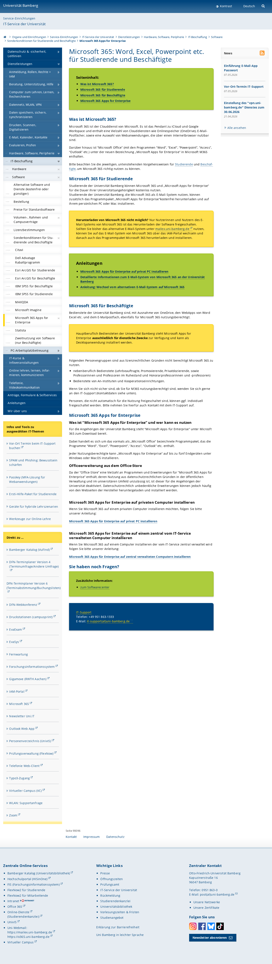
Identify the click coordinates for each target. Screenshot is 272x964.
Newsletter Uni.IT (21, 716)
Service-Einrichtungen (19, 18)
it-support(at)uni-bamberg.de (108, 621)
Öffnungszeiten (111, 879)
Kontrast (225, 6)
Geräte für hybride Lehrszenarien (33, 507)
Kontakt (71, 837)
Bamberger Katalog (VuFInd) (29, 550)
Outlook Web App (21, 729)
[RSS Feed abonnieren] (262, 53)
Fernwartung (18, 654)
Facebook (202, 926)
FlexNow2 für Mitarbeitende (27, 896)
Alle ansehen (236, 128)
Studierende (184, 164)
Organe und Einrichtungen (29, 37)
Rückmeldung (110, 896)
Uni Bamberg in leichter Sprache (120, 935)
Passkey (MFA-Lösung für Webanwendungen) (27, 479)
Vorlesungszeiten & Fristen (119, 912)
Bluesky (211, 926)
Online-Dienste (18, 912)
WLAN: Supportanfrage (25, 803)
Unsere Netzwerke (206, 902)
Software (216, 37)
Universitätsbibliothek (116, 907)
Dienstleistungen (129, 37)
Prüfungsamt (109, 884)
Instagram (193, 926)
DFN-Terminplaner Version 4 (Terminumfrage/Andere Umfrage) (34, 564)
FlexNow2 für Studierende (26, 890)
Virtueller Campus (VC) (25, 791)
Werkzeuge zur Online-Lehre (30, 519)
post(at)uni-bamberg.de (217, 894)
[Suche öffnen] (263, 5)
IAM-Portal (16, 691)
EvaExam (15, 629)
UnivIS (12, 922)
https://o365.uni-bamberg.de (28, 937)
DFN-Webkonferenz (23, 605)
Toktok (220, 926)
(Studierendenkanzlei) (23, 917)
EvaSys (14, 642)
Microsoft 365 (19, 704)
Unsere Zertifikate (206, 908)
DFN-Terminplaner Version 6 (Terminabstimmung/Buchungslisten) (34, 585)
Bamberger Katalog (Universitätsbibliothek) (38, 873)
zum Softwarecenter (95, 587)
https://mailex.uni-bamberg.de (29, 932)
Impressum (91, 837)
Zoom (13, 815)
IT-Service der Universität (24, 23)
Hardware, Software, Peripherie (164, 37)
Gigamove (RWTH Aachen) (27, 679)
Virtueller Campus (20, 942)
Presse (105, 873)
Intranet (13, 901)
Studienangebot (111, 918)
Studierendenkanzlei (115, 901)
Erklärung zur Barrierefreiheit (117, 927)
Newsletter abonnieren (210, 938)
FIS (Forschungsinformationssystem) (33, 884)
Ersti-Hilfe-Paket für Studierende (33, 494)
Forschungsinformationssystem (32, 667)
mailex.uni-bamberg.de (172, 229)
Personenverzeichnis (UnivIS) (30, 741)
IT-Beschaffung (197, 37)
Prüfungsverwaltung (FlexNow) (31, 753)
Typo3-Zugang (19, 778)
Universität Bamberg (20, 5)
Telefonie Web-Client (24, 766)
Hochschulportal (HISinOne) (27, 879)
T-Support (84, 612)
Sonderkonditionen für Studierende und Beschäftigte (41, 41)
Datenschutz (115, 837)
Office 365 (14, 907)
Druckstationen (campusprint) (30, 617)
